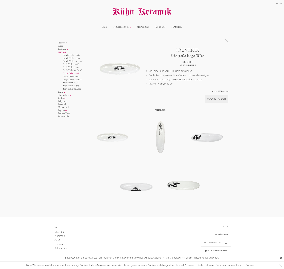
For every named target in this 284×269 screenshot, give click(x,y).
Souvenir (62, 51)
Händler (176, 27)
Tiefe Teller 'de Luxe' (72, 88)
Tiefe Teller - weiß (71, 82)
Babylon (61, 101)
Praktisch (62, 104)
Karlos (61, 97)
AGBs (57, 240)
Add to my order (217, 98)
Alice (60, 45)
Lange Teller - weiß (71, 73)
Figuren (61, 110)
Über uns (160, 27)
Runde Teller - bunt (71, 58)
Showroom (143, 27)
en (281, 3)
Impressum (60, 244)
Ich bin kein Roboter (213, 242)
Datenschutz (60, 248)
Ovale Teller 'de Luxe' (72, 70)
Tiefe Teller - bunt (71, 85)
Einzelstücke (63, 116)
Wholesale (59, 236)
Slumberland (63, 94)
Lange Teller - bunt (71, 76)
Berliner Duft (64, 113)
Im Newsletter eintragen (217, 251)
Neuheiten (62, 42)
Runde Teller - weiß (71, 54)
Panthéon (62, 48)
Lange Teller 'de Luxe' (72, 79)
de (277, 3)
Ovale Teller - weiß (71, 64)
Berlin (60, 91)
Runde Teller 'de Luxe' (73, 60)
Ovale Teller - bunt (71, 67)
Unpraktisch (63, 107)
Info (104, 27)
